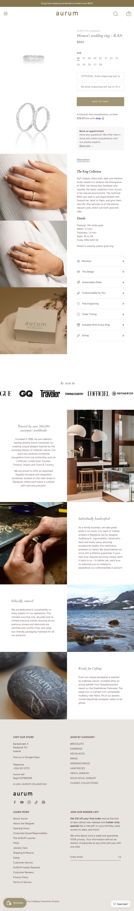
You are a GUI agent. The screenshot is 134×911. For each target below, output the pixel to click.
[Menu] (5, 13)
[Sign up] (119, 857)
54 (78, 64)
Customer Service (23, 862)
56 (89, 64)
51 (106, 58)
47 (83, 58)
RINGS (74, 758)
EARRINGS (76, 748)
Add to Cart (100, 101)
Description (83, 159)
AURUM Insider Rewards (26, 867)
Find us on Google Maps (26, 757)
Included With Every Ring (95, 324)
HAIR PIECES (77, 768)
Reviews (86, 261)
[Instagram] (29, 802)
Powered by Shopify (50, 901)
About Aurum (20, 818)
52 (111, 58)
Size (79, 52)
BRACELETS (77, 743)
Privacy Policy (20, 877)
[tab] (85, 160)
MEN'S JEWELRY (79, 773)
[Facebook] (14, 802)
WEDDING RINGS (80, 763)
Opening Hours (21, 828)
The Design (87, 271)
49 (94, 58)
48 (89, 58)
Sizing (85, 335)
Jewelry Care (20, 847)
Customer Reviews (23, 872)
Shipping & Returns (23, 852)
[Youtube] (22, 802)
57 (95, 64)
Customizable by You (93, 292)
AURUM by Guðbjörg (88, 30)
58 (100, 64)
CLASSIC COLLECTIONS (84, 783)
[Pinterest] (43, 802)
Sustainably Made (91, 282)
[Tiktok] (36, 802)
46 (78, 58)
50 (100, 58)
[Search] (115, 14)
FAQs (16, 843)
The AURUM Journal (24, 838)
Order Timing (89, 314)
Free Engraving (90, 303)
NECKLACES (77, 753)
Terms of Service (22, 882)
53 (116, 58)
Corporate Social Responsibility (30, 833)
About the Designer (23, 823)
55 (84, 64)
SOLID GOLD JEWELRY (83, 778)
